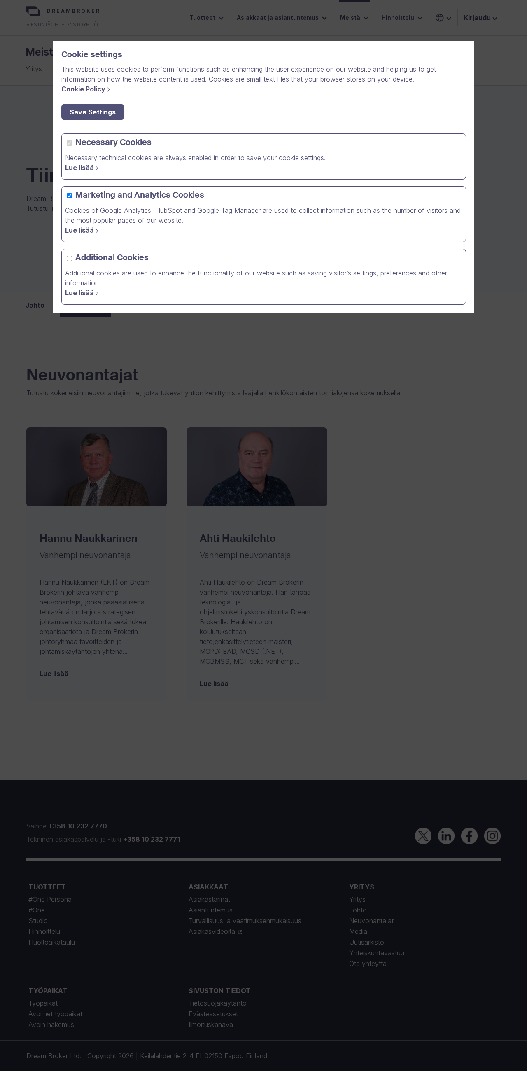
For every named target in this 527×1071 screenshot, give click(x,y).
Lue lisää (79, 167)
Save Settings (93, 112)
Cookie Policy (83, 89)
